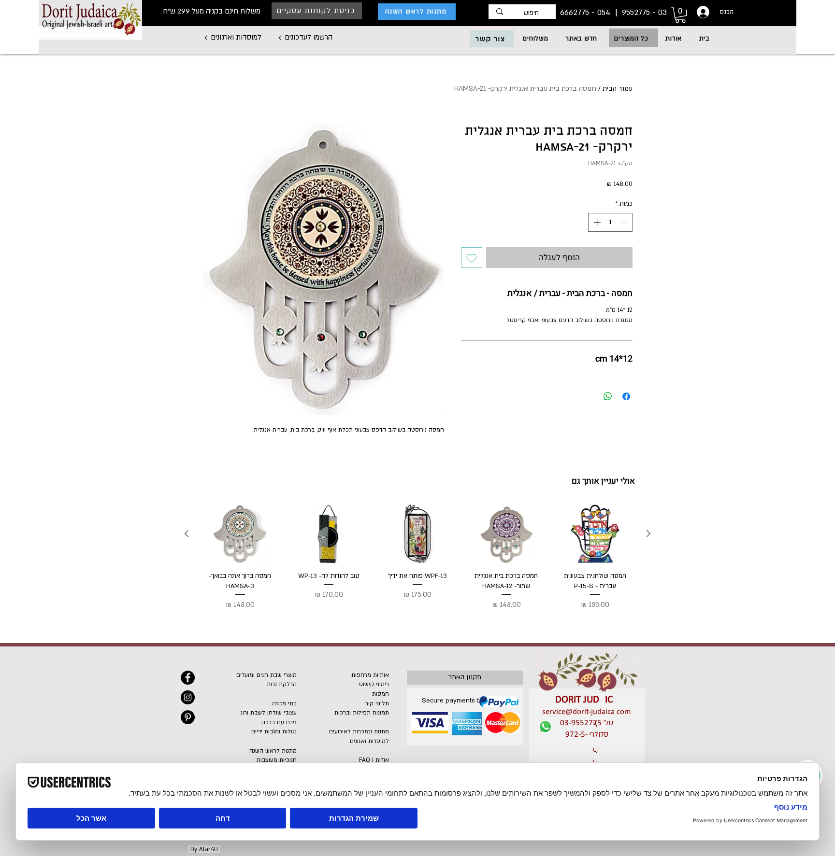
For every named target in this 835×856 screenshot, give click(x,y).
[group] (417, 557)
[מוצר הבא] (186, 533)
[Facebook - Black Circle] (188, 678)
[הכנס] (702, 12)
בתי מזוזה (284, 703)
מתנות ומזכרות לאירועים (359, 731)
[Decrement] (625, 222)
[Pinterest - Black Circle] (188, 717)
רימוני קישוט (374, 684)
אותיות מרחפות (370, 675)
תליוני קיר (377, 703)
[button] (631, 38)
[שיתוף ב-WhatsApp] (608, 396)
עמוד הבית (618, 88)
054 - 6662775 (586, 12)
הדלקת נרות (282, 684)
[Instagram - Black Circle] (188, 697)
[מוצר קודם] (648, 533)
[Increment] (596, 222)
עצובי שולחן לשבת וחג (269, 712)
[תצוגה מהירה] (594, 533)
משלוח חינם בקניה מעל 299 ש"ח (211, 11)
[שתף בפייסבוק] (626, 396)
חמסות (380, 694)
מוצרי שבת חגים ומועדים (266, 675)
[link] (680, 15)
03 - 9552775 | (640, 12)
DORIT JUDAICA (587, 700)
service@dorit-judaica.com (586, 712)
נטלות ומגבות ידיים (274, 731)
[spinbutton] (611, 222)
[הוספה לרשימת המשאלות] (471, 257)
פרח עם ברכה (279, 722)
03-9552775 (581, 723)
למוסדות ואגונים (369, 741)
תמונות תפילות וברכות (361, 712)
